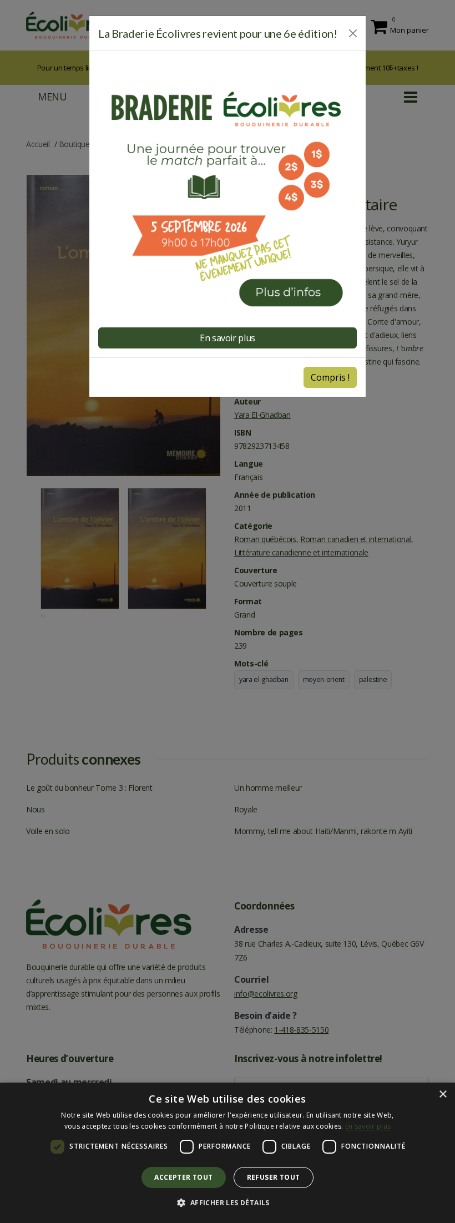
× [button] (442, 1094)
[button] (227, 1203)
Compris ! (330, 377)
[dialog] (227, 1153)
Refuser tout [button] (273, 1177)
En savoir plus (368, 1126)
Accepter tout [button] (183, 1177)
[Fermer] (353, 33)
